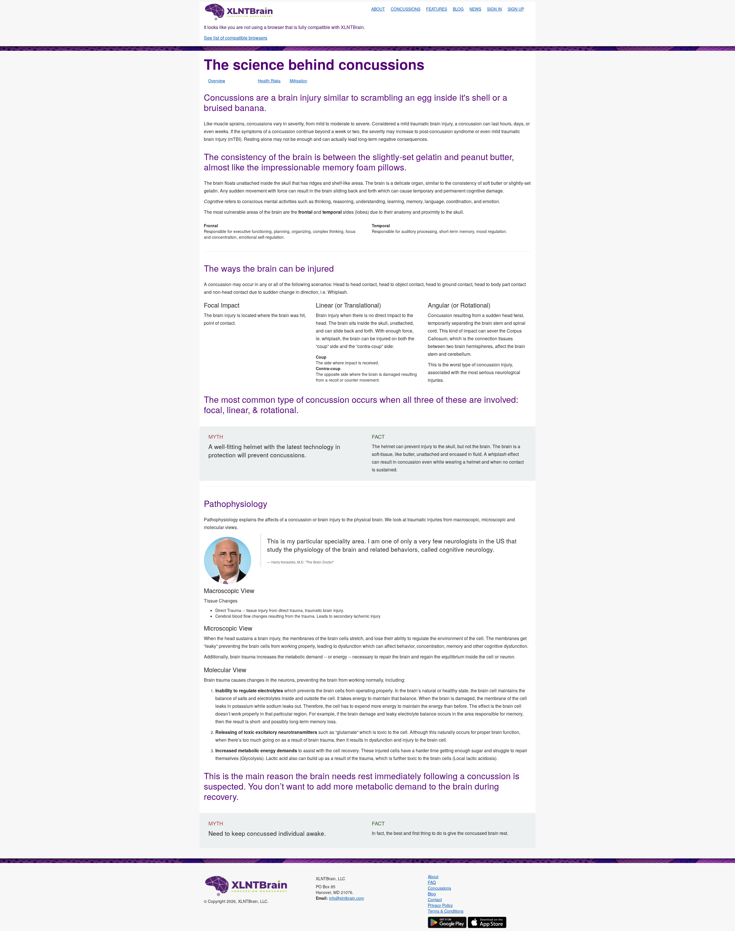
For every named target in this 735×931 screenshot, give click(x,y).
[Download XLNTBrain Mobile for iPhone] (487, 921)
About (378, 9)
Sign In (494, 9)
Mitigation (298, 80)
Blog (458, 9)
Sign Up (516, 9)
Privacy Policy (440, 905)
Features (436, 9)
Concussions (405, 9)
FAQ (432, 882)
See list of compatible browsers (235, 37)
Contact (435, 899)
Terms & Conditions (445, 911)
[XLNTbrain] (239, 12)
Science (241, 80)
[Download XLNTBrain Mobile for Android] (447, 921)
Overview (216, 80)
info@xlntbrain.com (346, 898)
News (475, 9)
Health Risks (269, 80)
